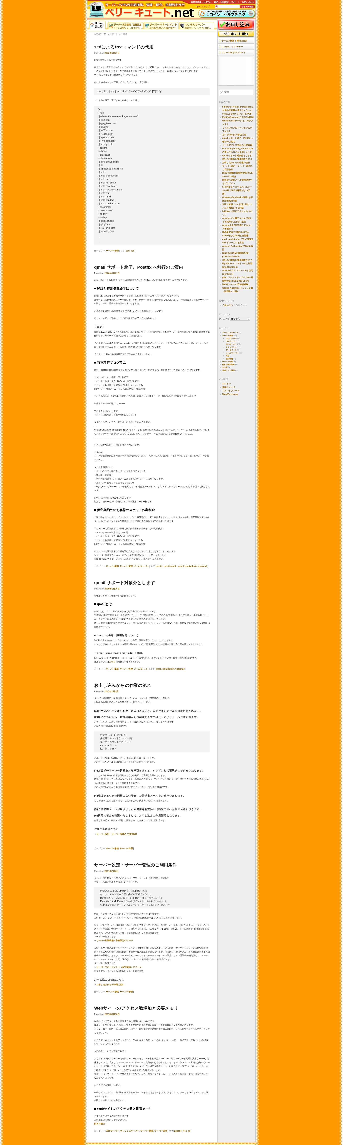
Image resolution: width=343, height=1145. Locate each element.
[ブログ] (236, 34)
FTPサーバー (231, 341)
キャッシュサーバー (129, 1131)
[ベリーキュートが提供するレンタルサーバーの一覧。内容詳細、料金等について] (197, 24)
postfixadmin (170, 566)
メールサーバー (141, 566)
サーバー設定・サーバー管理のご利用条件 (116, 834)
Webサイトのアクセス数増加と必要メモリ (136, 1008)
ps (189, 1131)
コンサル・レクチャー (232, 46)
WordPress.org (230, 394)
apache (178, 1131)
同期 (227, 356)
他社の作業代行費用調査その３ (237, 159)
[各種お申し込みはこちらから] (236, 25)
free (185, 1131)
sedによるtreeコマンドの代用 (123, 46)
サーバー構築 (112, 566)
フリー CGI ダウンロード (234, 52)
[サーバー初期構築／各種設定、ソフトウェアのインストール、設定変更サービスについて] (125, 24)
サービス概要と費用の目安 (234, 40)
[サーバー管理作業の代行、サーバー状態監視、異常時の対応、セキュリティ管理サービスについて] (161, 24)
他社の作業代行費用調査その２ (237, 260)
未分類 (225, 367)
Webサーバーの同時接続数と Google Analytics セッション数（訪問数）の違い (237, 288)
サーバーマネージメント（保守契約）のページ (118, 967)
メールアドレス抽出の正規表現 (237, 145)
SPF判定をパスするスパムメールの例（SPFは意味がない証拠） (237, 190)
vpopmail (202, 566)
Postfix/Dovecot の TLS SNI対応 (238, 117)
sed (128, 251)
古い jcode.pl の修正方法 (234, 134)
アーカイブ (224, 319)
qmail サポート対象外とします (124, 582)
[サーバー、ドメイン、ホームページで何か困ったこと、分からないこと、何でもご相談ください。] (227, 13)
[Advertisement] (235, 71)
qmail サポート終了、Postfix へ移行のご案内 (138, 267)
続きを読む (101, 1123)
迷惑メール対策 (228, 370)
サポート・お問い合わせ (243, 2)
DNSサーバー (231, 338)
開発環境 (229, 359)
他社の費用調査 (228, 364)
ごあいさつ (227, 305)
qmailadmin (191, 566)
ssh (132, 251)
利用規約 (224, 2)
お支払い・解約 (210, 2)
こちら (112, 662)
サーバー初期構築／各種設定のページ (114, 940)
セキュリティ (231, 347)
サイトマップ (203, 6)
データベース (231, 350)
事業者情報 (196, 2)
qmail (181, 566)
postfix (159, 566)
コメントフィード (230, 390)
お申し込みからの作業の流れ (122, 685)
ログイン (226, 383)
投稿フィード (228, 387)
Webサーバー (112, 1131)
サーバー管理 (112, 251)
